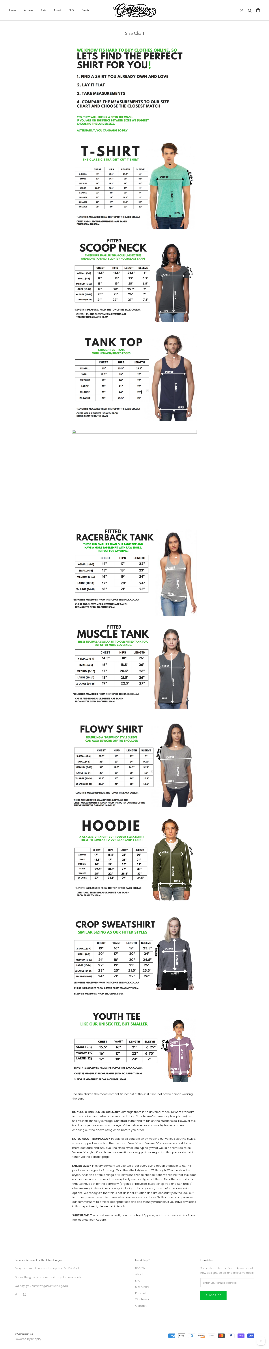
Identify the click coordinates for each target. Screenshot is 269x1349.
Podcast (140, 1293)
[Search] (250, 10)
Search (140, 1268)
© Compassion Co (24, 1334)
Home (12, 10)
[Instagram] (24, 1294)
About (57, 10)
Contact (141, 1306)
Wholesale (142, 1299)
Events (85, 10)
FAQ (71, 10)
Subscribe (213, 1295)
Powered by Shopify (28, 1339)
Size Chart (142, 1287)
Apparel (28, 10)
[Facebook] (16, 1294)
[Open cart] (258, 10)
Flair (43, 10)
